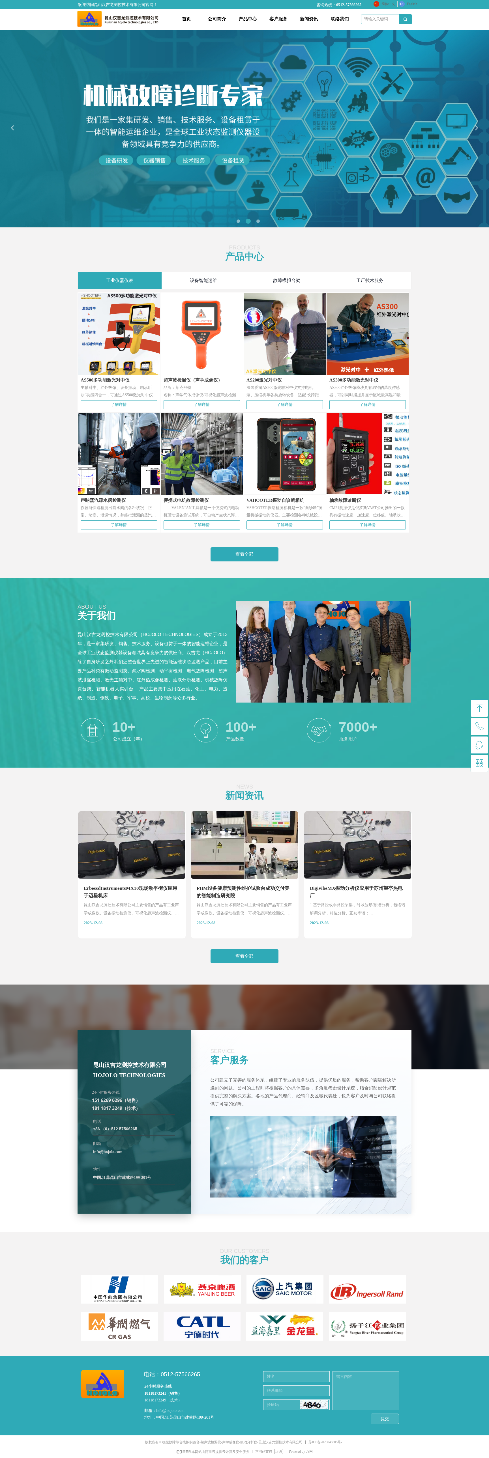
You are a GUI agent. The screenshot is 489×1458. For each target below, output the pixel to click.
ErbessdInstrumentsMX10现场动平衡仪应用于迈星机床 (130, 892)
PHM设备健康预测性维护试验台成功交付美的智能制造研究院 (243, 892)
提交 (385, 1419)
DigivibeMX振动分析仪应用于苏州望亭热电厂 (356, 892)
